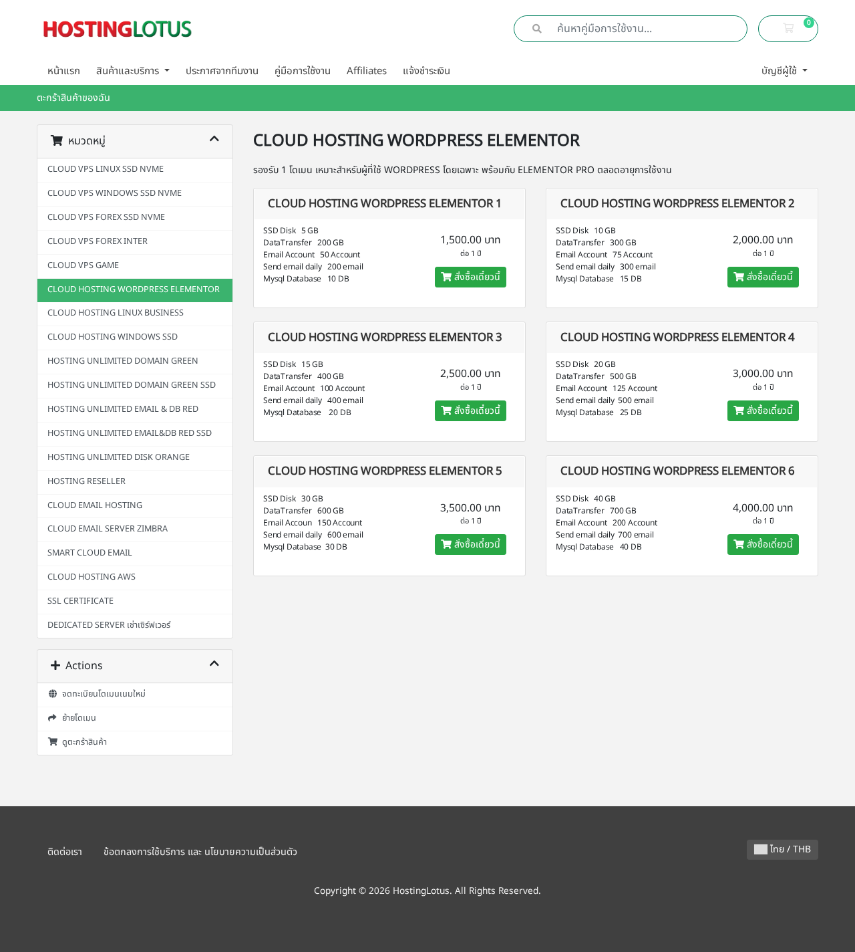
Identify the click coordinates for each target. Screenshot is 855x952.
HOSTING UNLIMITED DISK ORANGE (118, 457)
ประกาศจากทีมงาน (222, 71)
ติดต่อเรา (64, 852)
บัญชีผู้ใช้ (780, 71)
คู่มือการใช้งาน (303, 71)
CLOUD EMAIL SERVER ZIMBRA (107, 529)
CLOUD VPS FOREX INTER (97, 241)
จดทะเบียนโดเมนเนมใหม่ (102, 694)
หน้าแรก (63, 71)
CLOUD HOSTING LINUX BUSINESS (115, 313)
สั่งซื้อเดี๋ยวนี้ (476, 277)
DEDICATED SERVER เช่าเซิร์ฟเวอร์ (108, 625)
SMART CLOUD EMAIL (89, 553)
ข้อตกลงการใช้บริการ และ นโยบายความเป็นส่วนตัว (200, 852)
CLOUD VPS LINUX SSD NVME (105, 169)
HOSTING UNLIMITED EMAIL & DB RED (122, 409)
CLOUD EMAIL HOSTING (94, 505)
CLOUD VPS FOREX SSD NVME (106, 217)
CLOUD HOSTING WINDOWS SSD (112, 337)
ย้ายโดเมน (77, 718)
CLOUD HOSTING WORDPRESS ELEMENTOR (133, 289)
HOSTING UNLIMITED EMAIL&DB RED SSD (129, 433)
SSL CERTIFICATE (80, 601)
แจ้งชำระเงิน (426, 71)
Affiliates (367, 71)
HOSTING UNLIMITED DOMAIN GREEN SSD (131, 385)
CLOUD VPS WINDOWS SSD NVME (114, 193)
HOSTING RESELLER (86, 481)
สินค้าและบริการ (129, 71)
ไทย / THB (789, 849)
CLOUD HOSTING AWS (91, 577)
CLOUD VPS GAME (83, 265)
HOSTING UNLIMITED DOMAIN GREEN (122, 361)
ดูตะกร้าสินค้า (82, 742)
